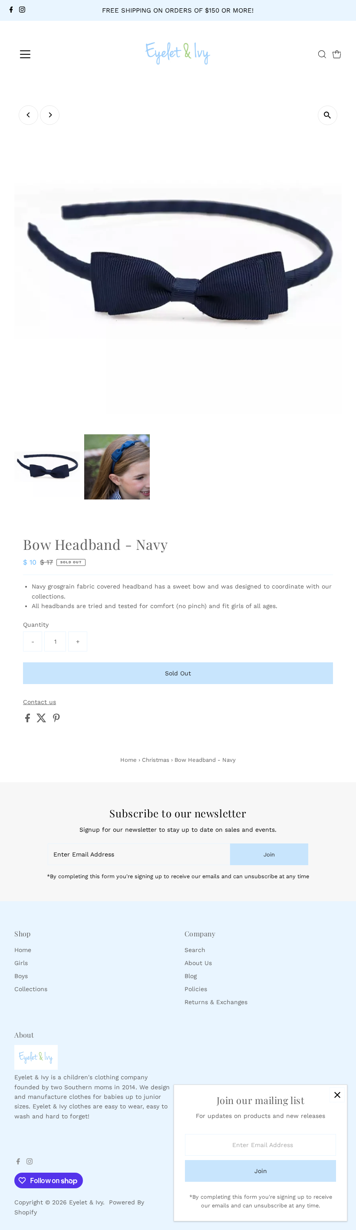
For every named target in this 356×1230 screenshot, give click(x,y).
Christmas (155, 760)
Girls (21, 962)
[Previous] (28, 115)
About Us (198, 962)
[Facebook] (11, 10)
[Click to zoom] (327, 115)
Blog (191, 975)
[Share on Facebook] (28, 720)
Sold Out (178, 673)
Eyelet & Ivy (86, 1202)
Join (269, 854)
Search (195, 949)
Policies (196, 988)
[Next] (49, 115)
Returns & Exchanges (216, 1002)
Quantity (36, 624)
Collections (30, 988)
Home (128, 760)
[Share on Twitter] (42, 720)
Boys (21, 975)
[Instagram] (22, 10)
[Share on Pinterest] (56, 720)
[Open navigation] (53, 54)
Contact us (39, 702)
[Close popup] (337, 1094)
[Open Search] (322, 54)
